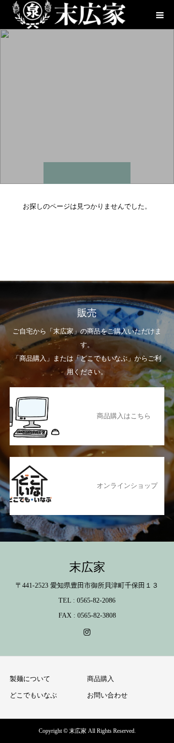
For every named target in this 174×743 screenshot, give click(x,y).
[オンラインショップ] (87, 463)
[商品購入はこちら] (87, 393)
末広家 (87, 567)
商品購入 (100, 678)
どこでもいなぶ (33, 695)
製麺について (30, 678)
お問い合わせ (107, 695)
